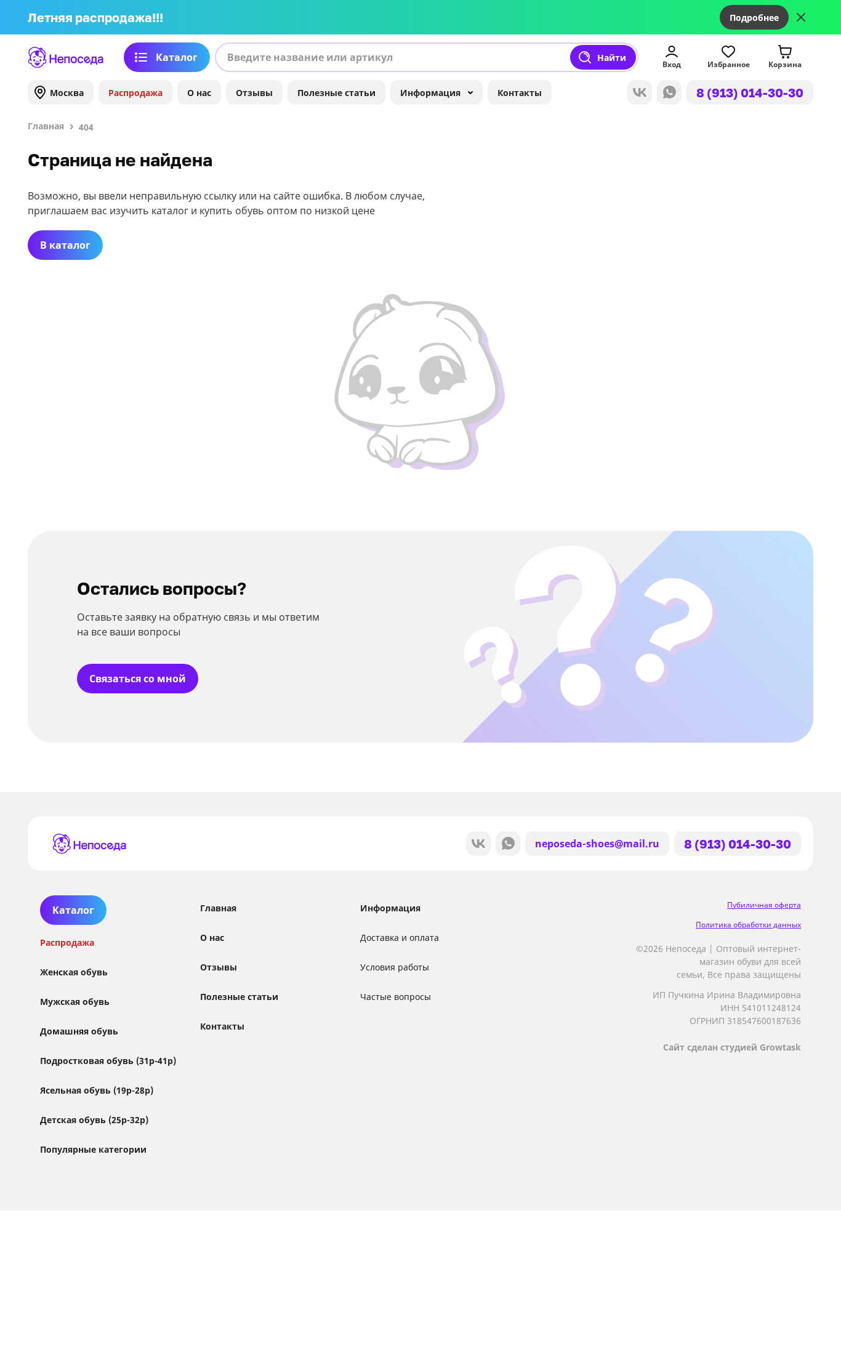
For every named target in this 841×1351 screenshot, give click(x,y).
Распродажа (135, 93)
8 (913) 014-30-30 (749, 92)
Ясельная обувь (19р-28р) (96, 1090)
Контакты (519, 93)
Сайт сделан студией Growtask (732, 1047)
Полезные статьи (336, 93)
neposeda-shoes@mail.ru (597, 843)
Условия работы (394, 967)
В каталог (65, 245)
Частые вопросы (395, 996)
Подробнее (754, 17)
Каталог (177, 57)
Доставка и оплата (399, 937)
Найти (611, 57)
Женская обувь (74, 972)
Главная (218, 908)
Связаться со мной (137, 678)
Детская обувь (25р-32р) (94, 1120)
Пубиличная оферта (764, 905)
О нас (199, 93)
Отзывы (254, 93)
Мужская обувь (75, 1001)
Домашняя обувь (79, 1031)
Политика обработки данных (748, 924)
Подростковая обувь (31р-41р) (108, 1061)
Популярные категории (93, 1149)
